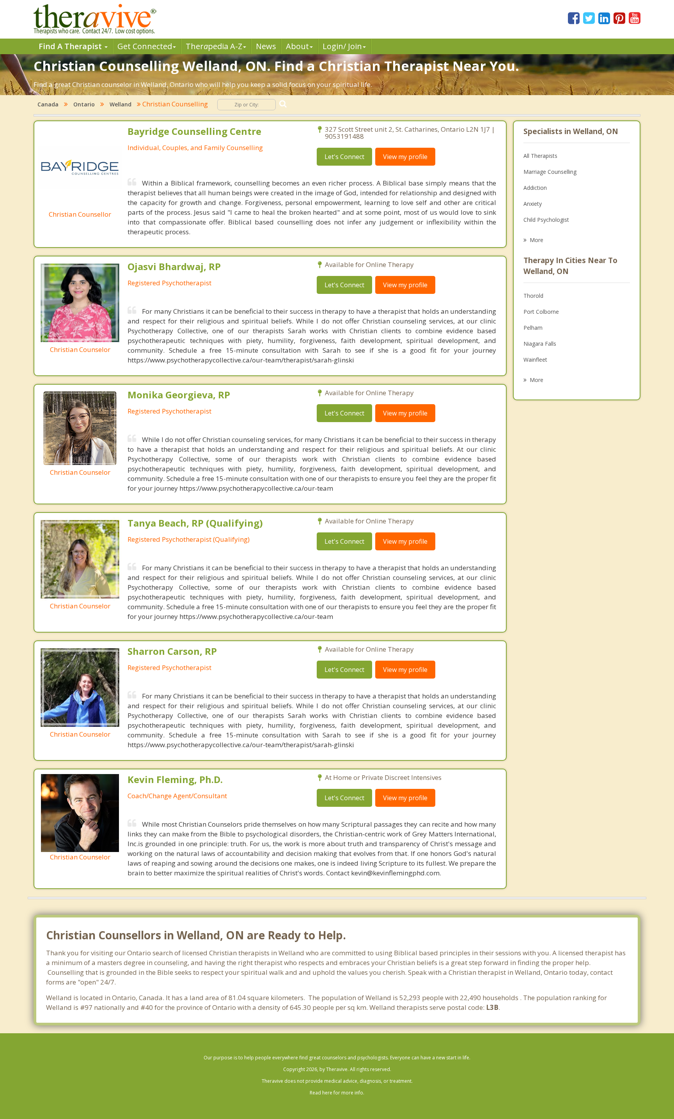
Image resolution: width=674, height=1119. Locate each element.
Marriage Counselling (549, 171)
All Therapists (540, 155)
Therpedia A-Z (214, 46)
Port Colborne (541, 311)
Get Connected (144, 46)
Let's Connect (344, 156)
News (266, 46)
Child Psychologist (546, 219)
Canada (48, 104)
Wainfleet (535, 359)
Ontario (84, 104)
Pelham (533, 327)
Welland (120, 104)
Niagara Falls (539, 343)
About (297, 46)
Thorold (533, 295)
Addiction (535, 187)
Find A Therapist (71, 46)
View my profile (405, 156)
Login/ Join (342, 46)
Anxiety (532, 203)
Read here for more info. (337, 1092)
